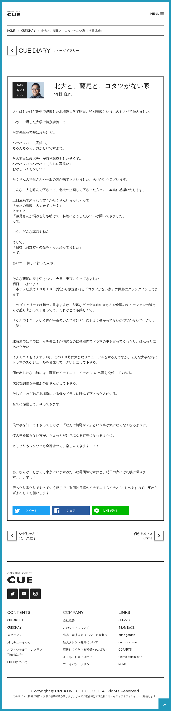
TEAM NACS (126, 627)
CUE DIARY (28, 30)
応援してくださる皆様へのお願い (85, 649)
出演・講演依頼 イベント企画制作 (85, 635)
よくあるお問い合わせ (77, 657)
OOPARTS (125, 649)
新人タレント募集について (80, 642)
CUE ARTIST (15, 620)
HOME (11, 30)
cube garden (126, 635)
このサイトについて (76, 627)
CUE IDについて (17, 662)
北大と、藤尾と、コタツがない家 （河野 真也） (72, 30)
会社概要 (69, 620)
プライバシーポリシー (77, 664)
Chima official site (130, 657)
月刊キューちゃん (19, 642)
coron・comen (128, 642)
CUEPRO (124, 620)
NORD (122, 664)
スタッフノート (17, 635)
